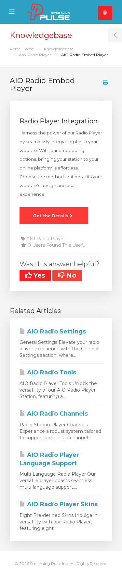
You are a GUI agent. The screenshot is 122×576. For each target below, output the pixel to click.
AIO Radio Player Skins (61, 504)
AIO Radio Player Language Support (49, 459)
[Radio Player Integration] (54, 215)
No (70, 275)
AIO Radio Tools (50, 372)
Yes (38, 275)
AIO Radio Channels (56, 413)
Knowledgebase (58, 48)
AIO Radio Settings (55, 331)
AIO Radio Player (35, 54)
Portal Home (22, 48)
